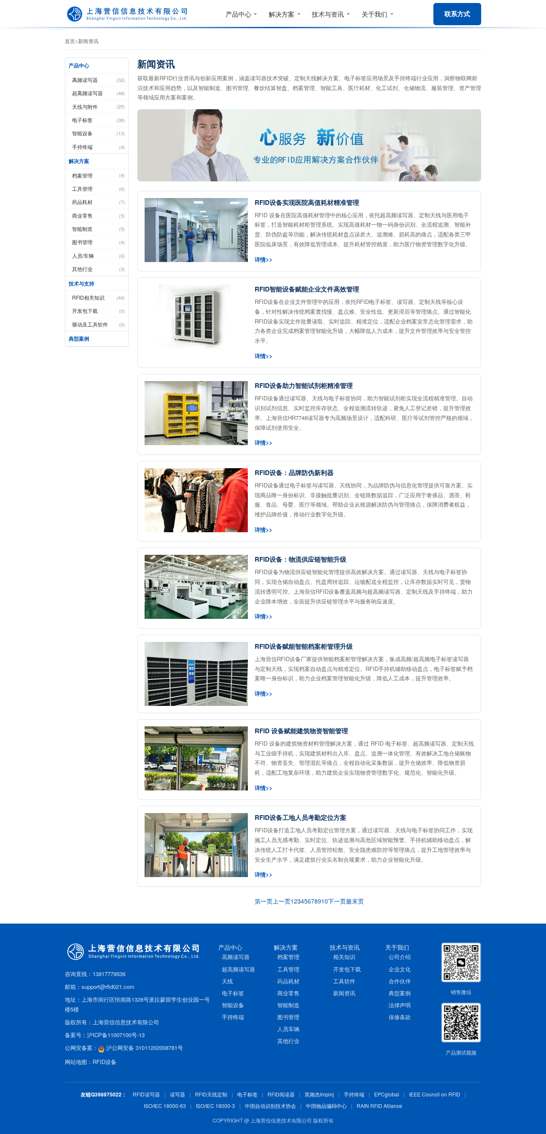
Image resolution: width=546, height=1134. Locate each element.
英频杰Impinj (319, 1094)
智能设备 (98, 133)
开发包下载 (98, 310)
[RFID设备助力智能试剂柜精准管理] (196, 413)
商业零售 (98, 215)
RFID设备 (104, 1062)
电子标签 (98, 119)
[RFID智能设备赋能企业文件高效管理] (196, 317)
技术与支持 (81, 283)
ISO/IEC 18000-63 (165, 1105)
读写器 (177, 1094)
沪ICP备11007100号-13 (116, 1035)
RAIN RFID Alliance (379, 1105)
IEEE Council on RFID (434, 1094)
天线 (227, 981)
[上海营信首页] (129, 14)
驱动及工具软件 (98, 324)
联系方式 (457, 13)
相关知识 (344, 957)
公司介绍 (400, 957)
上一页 (281, 901)
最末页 (355, 901)
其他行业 (98, 268)
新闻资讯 (88, 40)
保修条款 (400, 1017)
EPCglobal (386, 1094)
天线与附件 (98, 106)
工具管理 (98, 188)
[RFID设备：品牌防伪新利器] (196, 500)
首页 (70, 40)
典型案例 (79, 338)
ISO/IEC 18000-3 (215, 1105)
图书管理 (98, 241)
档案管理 (98, 175)
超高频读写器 (98, 92)
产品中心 (79, 65)
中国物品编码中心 (326, 1105)
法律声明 (400, 1005)
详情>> (264, 259)
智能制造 (98, 228)
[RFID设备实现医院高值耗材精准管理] (196, 230)
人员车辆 (288, 1029)
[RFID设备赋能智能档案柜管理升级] (196, 674)
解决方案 (79, 161)
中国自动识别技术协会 (270, 1105)
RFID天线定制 (211, 1094)
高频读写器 (98, 79)
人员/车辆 (98, 255)
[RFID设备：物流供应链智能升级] (196, 587)
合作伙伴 (400, 981)
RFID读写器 (146, 1094)
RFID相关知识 (98, 297)
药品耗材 (98, 201)
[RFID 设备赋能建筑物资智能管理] (196, 758)
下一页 (337, 901)
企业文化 (400, 969)
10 (324, 901)
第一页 (264, 901)
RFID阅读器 (281, 1094)
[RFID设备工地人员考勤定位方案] (196, 845)
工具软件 (344, 981)
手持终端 (98, 146)
